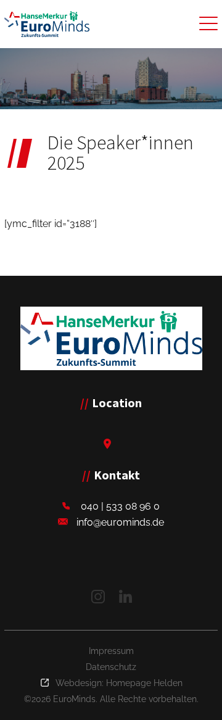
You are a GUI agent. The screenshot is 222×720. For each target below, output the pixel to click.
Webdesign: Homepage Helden (119, 683)
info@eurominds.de (120, 522)
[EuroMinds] (111, 338)
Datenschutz (111, 667)
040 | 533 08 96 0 (120, 506)
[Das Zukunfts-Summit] (46, 24)
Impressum (111, 651)
